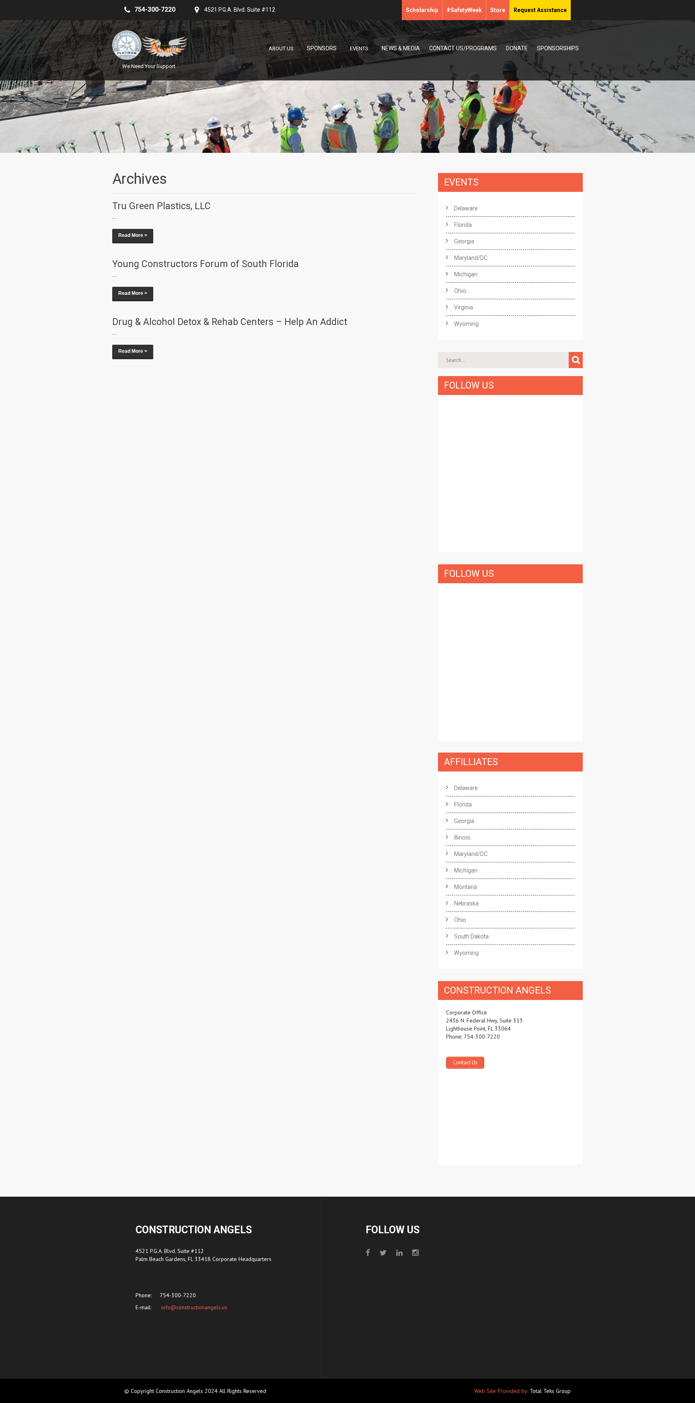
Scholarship (422, 10)
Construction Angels (180, 1391)
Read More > (132, 235)
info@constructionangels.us (193, 1307)
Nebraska (466, 903)
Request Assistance (540, 10)
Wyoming (466, 324)
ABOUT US (281, 48)
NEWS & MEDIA (401, 48)
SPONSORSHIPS (558, 48)
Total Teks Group (550, 1391)
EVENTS (359, 48)
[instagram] (415, 1253)
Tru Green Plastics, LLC (161, 206)
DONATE (517, 48)
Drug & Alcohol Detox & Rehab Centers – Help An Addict (229, 322)
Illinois (462, 837)
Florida (463, 225)
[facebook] (368, 1253)
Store (497, 10)
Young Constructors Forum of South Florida (205, 264)
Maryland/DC (470, 258)
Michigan (465, 274)
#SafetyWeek (464, 10)
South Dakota (471, 936)
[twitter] (383, 1253)
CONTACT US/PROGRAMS (463, 48)
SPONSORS (322, 48)
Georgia (464, 241)
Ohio (460, 291)
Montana (465, 887)
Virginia (463, 307)
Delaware (465, 208)
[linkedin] (399, 1253)
